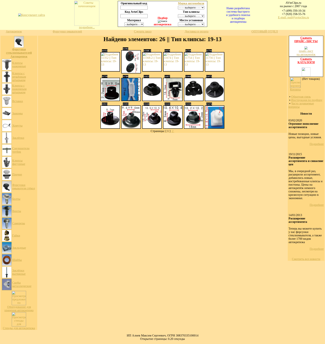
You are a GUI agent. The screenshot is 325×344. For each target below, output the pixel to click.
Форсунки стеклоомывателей (19, 51)
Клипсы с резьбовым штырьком (19, 77)
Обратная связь (301, 96)
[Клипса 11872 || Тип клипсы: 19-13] (214, 99)
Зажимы (17, 113)
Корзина (295, 89)
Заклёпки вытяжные (19, 272)
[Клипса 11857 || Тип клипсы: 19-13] (172, 99)
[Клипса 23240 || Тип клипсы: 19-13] (152, 127)
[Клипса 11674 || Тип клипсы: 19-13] (172, 70)
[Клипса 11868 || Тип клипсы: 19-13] (193, 99)
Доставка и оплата (196, 31)
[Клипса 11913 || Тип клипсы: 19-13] (110, 127)
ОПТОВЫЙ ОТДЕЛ (264, 31)
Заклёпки (18, 137)
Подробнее (317, 144)
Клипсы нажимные (19, 64)
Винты (16, 211)
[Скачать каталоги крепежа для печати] (306, 75)
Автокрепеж (14, 31)
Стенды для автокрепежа (19, 328)
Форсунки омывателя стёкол (23, 186)
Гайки (16, 235)
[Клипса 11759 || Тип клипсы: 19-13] (110, 99)
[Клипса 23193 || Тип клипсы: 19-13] (131, 127)
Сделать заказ (142, 31)
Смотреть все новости (306, 259)
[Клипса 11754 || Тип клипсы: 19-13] (193, 70)
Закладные (19, 247)
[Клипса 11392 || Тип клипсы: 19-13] (131, 72)
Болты (16, 198)
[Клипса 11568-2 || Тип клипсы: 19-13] (152, 70)
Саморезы (18, 223)
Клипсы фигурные (18, 162)
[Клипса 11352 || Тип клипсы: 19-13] (110, 70)
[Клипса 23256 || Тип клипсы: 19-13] (193, 127)
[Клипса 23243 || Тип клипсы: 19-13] (172, 127)
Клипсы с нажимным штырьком (19, 89)
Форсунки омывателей (67, 31)
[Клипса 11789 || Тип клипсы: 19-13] (131, 99)
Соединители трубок (21, 150)
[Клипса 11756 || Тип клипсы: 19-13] (214, 70)
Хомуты (17, 125)
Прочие (17, 174)
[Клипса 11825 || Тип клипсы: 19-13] (152, 99)
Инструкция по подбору (306, 100)
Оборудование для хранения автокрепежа (18, 308)
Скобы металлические (21, 284)
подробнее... (87, 27)
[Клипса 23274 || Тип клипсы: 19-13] (214, 127)
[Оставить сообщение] (31, 15)
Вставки (17, 101)
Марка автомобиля (191, 3)
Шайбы (17, 260)
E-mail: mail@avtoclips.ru (293, 17)
